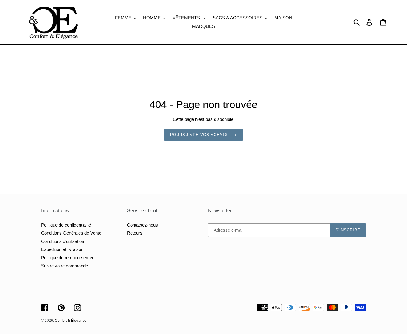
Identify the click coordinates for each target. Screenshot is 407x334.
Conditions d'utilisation (62, 241)
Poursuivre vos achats (199, 134)
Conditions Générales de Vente (71, 232)
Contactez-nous (142, 224)
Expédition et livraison (62, 249)
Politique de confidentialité (66, 224)
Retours (134, 232)
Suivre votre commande (64, 265)
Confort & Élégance (70, 321)
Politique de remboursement (68, 257)
